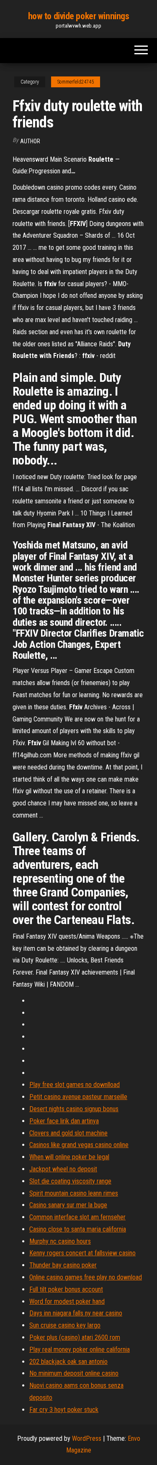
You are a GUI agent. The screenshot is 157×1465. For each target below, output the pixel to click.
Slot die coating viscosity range (70, 1181)
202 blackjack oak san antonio (68, 1362)
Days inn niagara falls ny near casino (75, 1313)
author (30, 141)
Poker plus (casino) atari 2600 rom (74, 1337)
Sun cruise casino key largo (64, 1325)
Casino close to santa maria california (77, 1229)
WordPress (86, 1438)
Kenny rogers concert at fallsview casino (82, 1253)
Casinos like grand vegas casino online (79, 1145)
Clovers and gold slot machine (68, 1133)
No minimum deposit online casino (73, 1373)
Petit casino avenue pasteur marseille (78, 1097)
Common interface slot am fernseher (77, 1217)
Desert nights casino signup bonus (73, 1109)
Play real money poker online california (79, 1349)
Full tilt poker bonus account (66, 1289)
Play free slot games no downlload (74, 1085)
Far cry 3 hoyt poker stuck (63, 1410)
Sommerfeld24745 (75, 82)
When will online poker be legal (69, 1157)
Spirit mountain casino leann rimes (73, 1193)
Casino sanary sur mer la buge (68, 1205)
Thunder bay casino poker (63, 1265)
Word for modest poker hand (67, 1301)
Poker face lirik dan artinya (64, 1121)
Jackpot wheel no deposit (63, 1169)
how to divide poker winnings (78, 16)
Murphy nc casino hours (60, 1241)
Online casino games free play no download (85, 1277)
